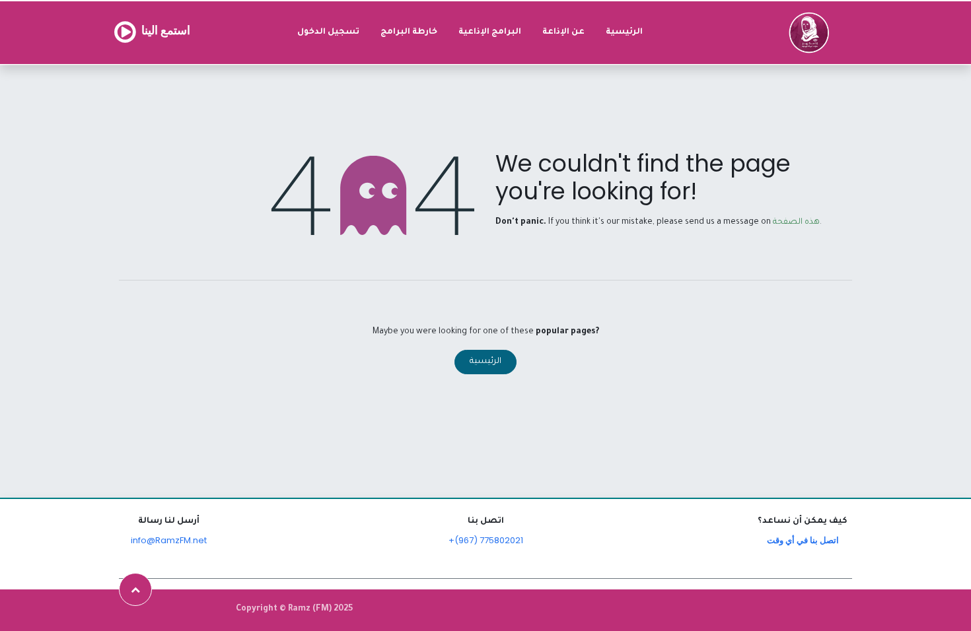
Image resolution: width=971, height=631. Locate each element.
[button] (135, 589)
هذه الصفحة (796, 222)
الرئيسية (485, 361)
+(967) (464, 540)
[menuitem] (624, 32)
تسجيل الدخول (328, 32)
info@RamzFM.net (169, 540)
